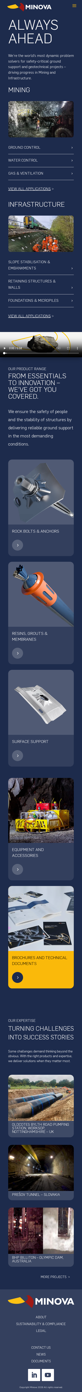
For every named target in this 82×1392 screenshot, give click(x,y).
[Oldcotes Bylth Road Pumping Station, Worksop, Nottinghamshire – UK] (41, 1098)
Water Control (23, 160)
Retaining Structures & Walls (32, 284)
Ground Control (24, 147)
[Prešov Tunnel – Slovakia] (41, 1168)
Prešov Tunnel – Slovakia (36, 1194)
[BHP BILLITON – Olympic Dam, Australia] (41, 1231)
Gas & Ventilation (25, 173)
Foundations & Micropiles (33, 300)
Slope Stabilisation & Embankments (29, 265)
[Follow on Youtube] (48, 1375)
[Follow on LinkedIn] (34, 1375)
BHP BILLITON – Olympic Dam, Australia (38, 1259)
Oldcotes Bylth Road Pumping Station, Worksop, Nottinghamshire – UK (40, 1128)
